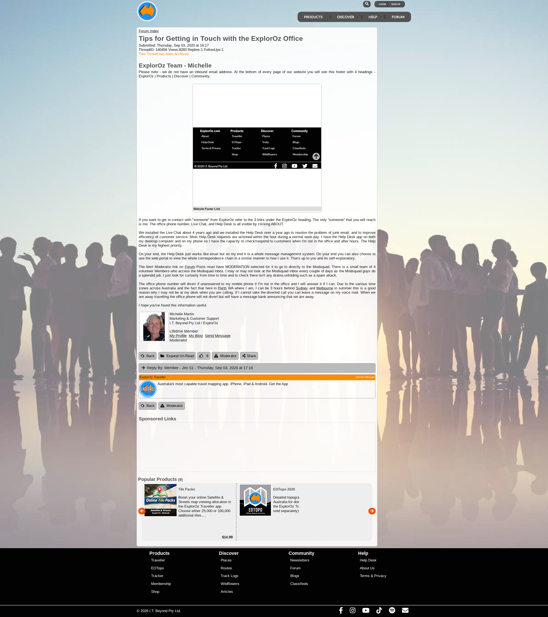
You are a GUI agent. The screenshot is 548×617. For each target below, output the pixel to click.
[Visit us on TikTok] (379, 611)
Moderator (228, 356)
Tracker (157, 576)
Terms (365, 576)
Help (373, 17)
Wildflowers (230, 584)
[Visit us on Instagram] (352, 611)
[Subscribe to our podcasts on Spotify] (392, 611)
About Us (367, 568)
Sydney (302, 288)
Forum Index (149, 31)
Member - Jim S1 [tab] (200, 368)
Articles (227, 592)
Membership (161, 584)
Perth (222, 288)
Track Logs (229, 576)
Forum (398, 17)
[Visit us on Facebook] (340, 611)
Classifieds (299, 584)
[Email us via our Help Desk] (405, 611)
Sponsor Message (365, 377)
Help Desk (368, 560)
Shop (155, 592)
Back (150, 356)
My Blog (196, 336)
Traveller (158, 560)
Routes (226, 568)
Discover (345, 17)
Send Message (218, 336)
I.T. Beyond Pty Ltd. (165, 611)
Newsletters (299, 560)
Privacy (380, 576)
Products (313, 17)
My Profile (178, 336)
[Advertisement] (257, 447)
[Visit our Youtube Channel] (366, 611)
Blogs (294, 576)
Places (226, 560)
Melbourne (324, 288)
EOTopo (157, 568)
